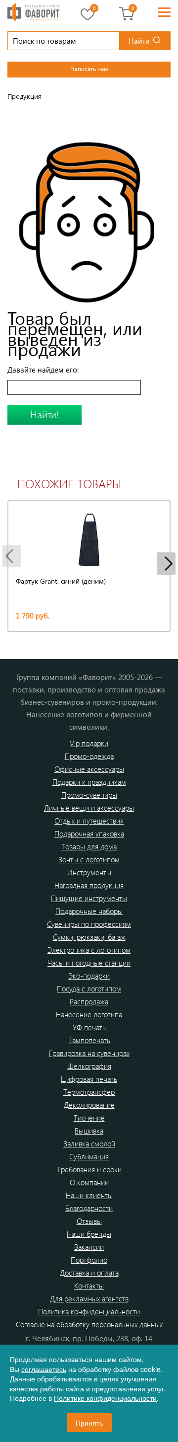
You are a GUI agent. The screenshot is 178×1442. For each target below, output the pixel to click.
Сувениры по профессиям (89, 924)
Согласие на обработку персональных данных (89, 1324)
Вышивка (89, 1131)
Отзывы (89, 1221)
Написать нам (89, 69)
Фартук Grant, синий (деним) (61, 581)
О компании (89, 1182)
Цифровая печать (89, 1079)
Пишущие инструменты (89, 898)
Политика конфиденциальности (89, 1311)
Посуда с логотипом (89, 988)
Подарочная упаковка (89, 833)
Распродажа (89, 1001)
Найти (139, 41)
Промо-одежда (89, 756)
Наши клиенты (89, 1195)
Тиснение (89, 1118)
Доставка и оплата (89, 1273)
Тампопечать (89, 1040)
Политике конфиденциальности (105, 1398)
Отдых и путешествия (89, 821)
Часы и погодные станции (89, 963)
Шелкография (89, 1066)
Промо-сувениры (89, 795)
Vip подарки (89, 743)
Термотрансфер (89, 1092)
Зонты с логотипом (89, 859)
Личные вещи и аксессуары (89, 808)
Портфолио (89, 1260)
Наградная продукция (89, 885)
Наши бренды (89, 1234)
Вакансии (89, 1247)
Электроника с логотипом (89, 950)
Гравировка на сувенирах (89, 1053)
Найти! (44, 414)
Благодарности (89, 1208)
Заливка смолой (89, 1143)
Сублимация (89, 1156)
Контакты (89, 1285)
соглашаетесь (43, 1369)
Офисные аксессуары (89, 769)
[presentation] (11, 556)
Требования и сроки (89, 1169)
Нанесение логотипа (89, 1014)
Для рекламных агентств (89, 1298)
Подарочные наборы (89, 911)
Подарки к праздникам (89, 782)
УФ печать (89, 1027)
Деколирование (89, 1105)
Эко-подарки (89, 976)
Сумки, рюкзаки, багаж (89, 937)
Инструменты (89, 872)
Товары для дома (89, 846)
